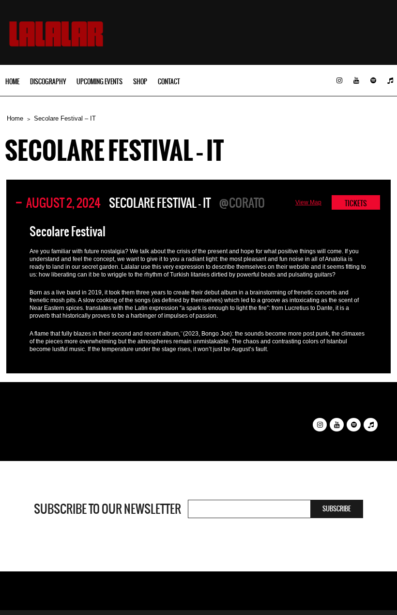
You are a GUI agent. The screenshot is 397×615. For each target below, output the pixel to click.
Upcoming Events (99, 81)
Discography (48, 81)
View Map (308, 202)
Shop (140, 81)
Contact (169, 81)
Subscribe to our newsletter (107, 509)
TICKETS (356, 203)
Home (12, 81)
